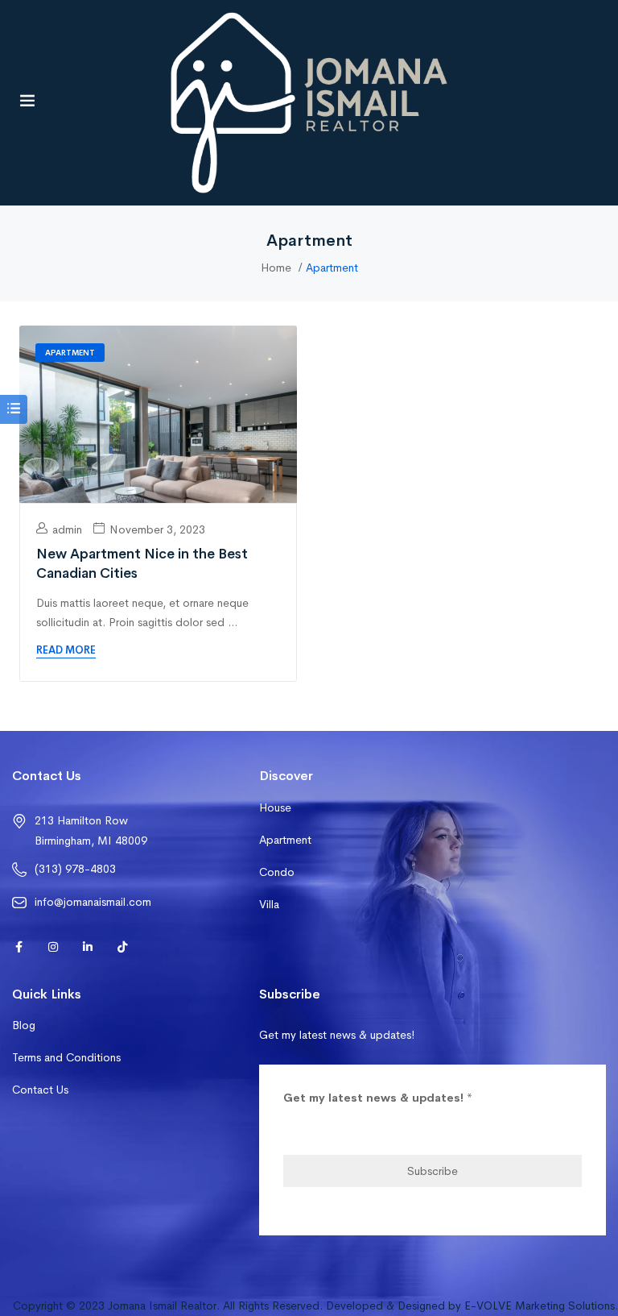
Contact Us (40, 1089)
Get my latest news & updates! (377, 1097)
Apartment (70, 352)
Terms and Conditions (66, 1057)
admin (65, 529)
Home (276, 267)
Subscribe (432, 1171)
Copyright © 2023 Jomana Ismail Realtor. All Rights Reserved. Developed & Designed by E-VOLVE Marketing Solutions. (315, 1305)
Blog (23, 1025)
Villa (269, 904)
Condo (277, 872)
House (275, 807)
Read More (66, 650)
